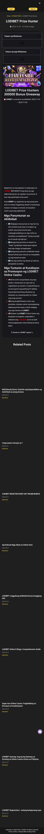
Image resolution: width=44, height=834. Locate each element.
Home (9, 16)
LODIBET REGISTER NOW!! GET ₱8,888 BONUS (21, 494)
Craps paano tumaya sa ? (12, 443)
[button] (39, 3)
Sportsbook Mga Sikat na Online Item (17, 545)
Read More (5, 398)
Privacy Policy (12, 831)
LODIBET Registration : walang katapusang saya (21, 810)
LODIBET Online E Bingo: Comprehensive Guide (21, 649)
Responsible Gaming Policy (27, 831)
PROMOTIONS (16, 16)
